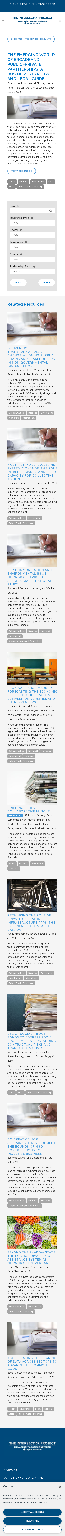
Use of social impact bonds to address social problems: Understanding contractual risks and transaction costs (32, 1041)
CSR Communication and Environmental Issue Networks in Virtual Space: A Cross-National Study (30, 577)
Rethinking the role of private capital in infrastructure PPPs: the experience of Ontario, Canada (31, 922)
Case (11, 1092)
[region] (32, 1509)
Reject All (32, 1521)
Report (12, 181)
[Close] (60, 1486)
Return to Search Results (33, 39)
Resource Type (19, 217)
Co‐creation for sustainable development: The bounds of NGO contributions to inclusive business (32, 1146)
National (48, 1409)
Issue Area (16, 242)
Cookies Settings (32, 1529)
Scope (14, 254)
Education (47, 751)
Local (51, 181)
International (28, 418)
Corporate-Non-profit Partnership (24, 641)
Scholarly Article (16, 413)
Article (12, 863)
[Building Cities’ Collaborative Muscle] (33, 804)
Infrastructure (38, 181)
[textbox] (33, 222)
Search (14, 206)
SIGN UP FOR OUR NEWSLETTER (32, 4)
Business (24, 181)
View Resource (22, 171)
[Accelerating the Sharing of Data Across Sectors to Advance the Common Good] (33, 1354)
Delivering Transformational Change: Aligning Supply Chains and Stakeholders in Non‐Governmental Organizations (31, 357)
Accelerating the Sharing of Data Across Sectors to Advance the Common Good (32, 1363)
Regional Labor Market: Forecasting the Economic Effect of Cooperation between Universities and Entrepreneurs (33, 695)
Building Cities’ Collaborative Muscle (29, 809)
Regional (29, 756)
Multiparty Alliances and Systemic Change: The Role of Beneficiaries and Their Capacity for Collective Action (32, 472)
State (11, 186)
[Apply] (50, 211)
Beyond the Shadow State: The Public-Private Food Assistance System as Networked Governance (32, 1258)
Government (47, 413)
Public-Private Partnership (30, 186)
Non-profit (14, 418)
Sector (14, 230)
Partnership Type (20, 266)
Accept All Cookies (32, 1512)
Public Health (34, 1306)
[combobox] (32, 223)
